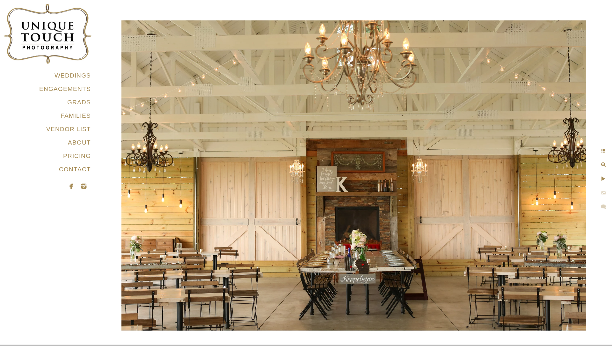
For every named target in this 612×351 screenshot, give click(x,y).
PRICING (77, 156)
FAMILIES (76, 115)
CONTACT (75, 169)
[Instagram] (83, 186)
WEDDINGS (73, 75)
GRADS (79, 102)
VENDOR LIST (68, 129)
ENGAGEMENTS (65, 89)
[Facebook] (71, 186)
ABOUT (79, 142)
